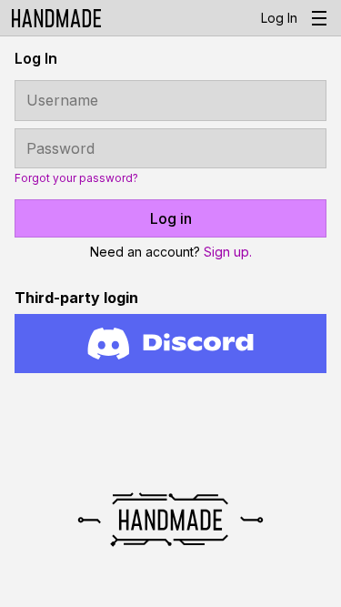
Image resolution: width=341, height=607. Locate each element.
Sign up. (228, 251)
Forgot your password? (76, 178)
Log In (279, 17)
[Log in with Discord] (170, 343)
